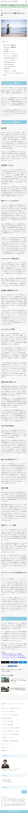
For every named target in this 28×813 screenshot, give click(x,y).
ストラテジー (11, 10)
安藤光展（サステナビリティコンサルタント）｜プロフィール (13, 704)
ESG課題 (2, 669)
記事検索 (4, 787)
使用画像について (5, 750)
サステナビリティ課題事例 (5, 671)
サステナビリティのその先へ (9, 2)
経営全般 (15, 666)
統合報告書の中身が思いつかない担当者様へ (12, 653)
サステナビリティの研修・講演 (8, 711)
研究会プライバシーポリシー (8, 737)
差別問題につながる (9, 51)
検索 (24, 792)
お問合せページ (4, 747)
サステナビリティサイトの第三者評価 (9, 714)
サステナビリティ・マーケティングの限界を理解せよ (14, 657)
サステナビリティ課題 (9, 669)
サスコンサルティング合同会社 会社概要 (10, 727)
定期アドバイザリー (7, 779)
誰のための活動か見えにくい (11, 66)
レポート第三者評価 (7, 782)
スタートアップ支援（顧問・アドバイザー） (10, 731)
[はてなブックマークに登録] (23, 662)
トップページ (4, 10)
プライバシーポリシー (6, 744)
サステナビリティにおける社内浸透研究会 (10, 734)
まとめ (5, 75)
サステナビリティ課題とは (9, 45)
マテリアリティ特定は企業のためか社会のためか (13, 655)
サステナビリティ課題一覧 (9, 47)
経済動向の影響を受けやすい (11, 58)
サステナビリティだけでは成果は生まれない (14, 73)
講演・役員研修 (6, 780)
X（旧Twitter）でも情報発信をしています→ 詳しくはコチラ (14, 5)
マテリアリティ (18, 10)
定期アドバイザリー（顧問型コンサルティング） (11, 708)
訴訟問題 (6, 49)
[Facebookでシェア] (14, 662)
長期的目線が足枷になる (10, 62)
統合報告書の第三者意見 (6, 718)
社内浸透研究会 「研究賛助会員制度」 (10, 740)
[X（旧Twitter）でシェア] (5, 662)
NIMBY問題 (7, 68)
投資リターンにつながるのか (11, 53)
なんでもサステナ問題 (9, 60)
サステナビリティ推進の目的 (11, 56)
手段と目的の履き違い (9, 64)
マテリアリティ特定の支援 (7, 721)
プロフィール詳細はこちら (9, 770)
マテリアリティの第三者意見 (7, 724)
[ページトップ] (25, 810)
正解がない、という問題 (10, 71)
